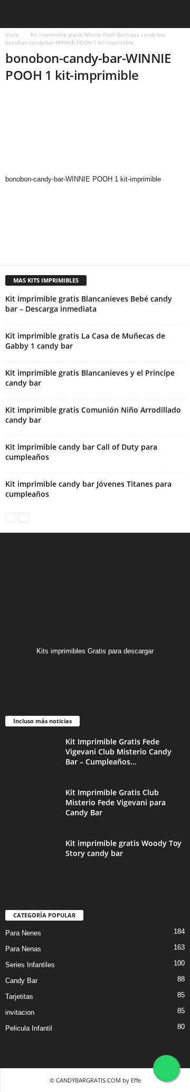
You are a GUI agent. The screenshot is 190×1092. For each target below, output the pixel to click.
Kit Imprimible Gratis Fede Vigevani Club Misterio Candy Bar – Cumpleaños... (118, 751)
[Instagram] (95, 672)
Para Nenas (23, 949)
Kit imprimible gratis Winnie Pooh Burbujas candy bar (98, 34)
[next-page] (24, 516)
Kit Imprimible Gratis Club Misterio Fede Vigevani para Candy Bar (115, 802)
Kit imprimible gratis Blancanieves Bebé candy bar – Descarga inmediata (88, 304)
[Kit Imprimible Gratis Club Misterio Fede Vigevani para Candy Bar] (31, 807)
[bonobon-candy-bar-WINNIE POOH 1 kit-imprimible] (95, 134)
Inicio (12, 34)
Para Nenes (23, 933)
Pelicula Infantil (28, 1028)
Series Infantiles (30, 965)
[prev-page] (10, 516)
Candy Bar (21, 981)
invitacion (19, 1012)
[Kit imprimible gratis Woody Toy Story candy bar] (31, 858)
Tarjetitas (19, 996)
